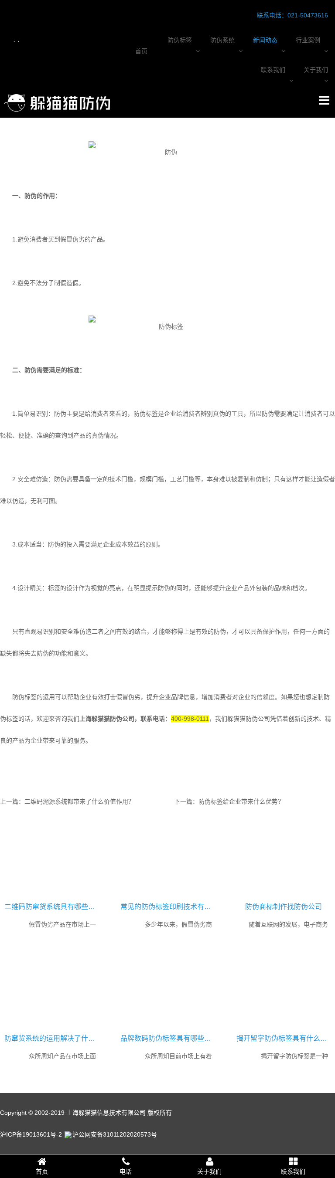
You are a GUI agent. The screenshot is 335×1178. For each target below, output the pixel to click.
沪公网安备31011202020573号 (114, 1134)
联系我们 (273, 69)
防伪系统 (222, 40)
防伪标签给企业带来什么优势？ (241, 801)
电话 (126, 1171)
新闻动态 (265, 40)
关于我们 (316, 69)
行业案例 (308, 40)
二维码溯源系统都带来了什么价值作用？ (79, 801)
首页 (141, 51)
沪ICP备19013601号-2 (31, 1134)
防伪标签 (180, 40)
